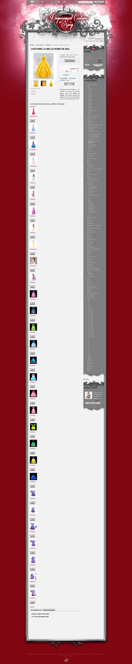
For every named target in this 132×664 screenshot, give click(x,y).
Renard (90, 105)
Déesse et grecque (93, 179)
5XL (89, 357)
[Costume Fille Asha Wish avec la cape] (33, 579)
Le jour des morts (92, 191)
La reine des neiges (93, 136)
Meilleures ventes (51, 654)
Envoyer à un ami (35, 88)
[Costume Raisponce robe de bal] (33, 214)
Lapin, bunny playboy (93, 228)
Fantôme (90, 190)
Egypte (89, 164)
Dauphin (90, 94)
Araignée (90, 184)
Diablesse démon (92, 158)
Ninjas (89, 253)
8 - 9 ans (90, 324)
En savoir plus (36, 610)
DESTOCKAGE (91, 85)
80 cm (90, 358)
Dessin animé (91, 155)
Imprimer (33, 91)
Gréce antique (91, 178)
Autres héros (91, 210)
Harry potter (91, 207)
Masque (89, 245)
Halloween (90, 183)
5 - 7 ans (90, 327)
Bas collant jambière (93, 293)
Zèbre (89, 109)
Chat (89, 91)
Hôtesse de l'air (91, 217)
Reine (89, 143)
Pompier (89, 260)
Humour (89, 219)
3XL (89, 307)
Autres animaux (92, 110)
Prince (90, 149)
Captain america (92, 211)
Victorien (89, 289)
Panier (87, 51)
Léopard (90, 99)
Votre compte (89, 41)
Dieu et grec (91, 181)
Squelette (90, 194)
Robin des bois (92, 144)
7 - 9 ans (90, 320)
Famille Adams (92, 188)
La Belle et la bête (93, 135)
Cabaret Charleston (92, 116)
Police (89, 258)
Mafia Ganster (91, 232)
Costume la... (33, 116)
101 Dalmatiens (92, 146)
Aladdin (90, 123)
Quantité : (66, 75)
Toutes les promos (92, 403)
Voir (32, 120)
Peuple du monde (92, 268)
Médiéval (89, 241)
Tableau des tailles (99, 654)
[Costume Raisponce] (33, 197)
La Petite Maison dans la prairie (94, 225)
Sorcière (90, 192)
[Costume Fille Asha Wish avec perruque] (33, 596)
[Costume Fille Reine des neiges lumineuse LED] (33, 313)
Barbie (89, 370)
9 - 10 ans (90, 330)
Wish (89, 150)
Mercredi (89, 368)
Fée (89, 132)
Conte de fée (39, 45)
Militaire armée (91, 239)
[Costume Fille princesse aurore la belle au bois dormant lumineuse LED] (33, 396)
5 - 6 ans (90, 316)
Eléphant (90, 96)
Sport (88, 284)
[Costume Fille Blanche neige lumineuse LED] (33, 463)
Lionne (90, 100)
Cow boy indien (91, 153)
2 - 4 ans (90, 312)
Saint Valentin (91, 276)
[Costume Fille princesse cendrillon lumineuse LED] (33, 346)
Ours (89, 102)
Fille (89, 114)
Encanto (90, 151)
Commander (98, 65)
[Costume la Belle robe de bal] (35, 86)
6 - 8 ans (90, 335)
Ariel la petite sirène (93, 126)
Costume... (33, 132)
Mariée (89, 234)
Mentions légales (84, 654)
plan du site (65, 2)
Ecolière (89, 162)
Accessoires (90, 295)
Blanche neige (92, 127)
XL (89, 304)
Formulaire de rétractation (66, 656)
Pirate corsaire (91, 256)
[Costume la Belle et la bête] (33, 247)
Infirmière (89, 221)
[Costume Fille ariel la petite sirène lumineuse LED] (33, 363)
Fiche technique (49, 610)
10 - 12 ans (91, 331)
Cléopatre (90, 165)
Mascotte (89, 230)
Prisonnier (90, 266)
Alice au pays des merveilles (95, 124)
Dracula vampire (92, 187)
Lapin (89, 98)
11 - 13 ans (91, 334)
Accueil (32, 45)
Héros (89, 200)
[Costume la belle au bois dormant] (33, 114)
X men (90, 214)
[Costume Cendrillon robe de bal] (33, 131)
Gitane (89, 176)
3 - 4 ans (90, 314)
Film (88, 172)
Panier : (97, 41)
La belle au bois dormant (94, 134)
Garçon (90, 113)
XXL (89, 305)
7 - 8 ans (90, 318)
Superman (91, 203)
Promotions (30, 654)
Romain (90, 274)
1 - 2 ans (90, 309)
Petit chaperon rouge (93, 140)
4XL (89, 355)
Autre (89, 196)
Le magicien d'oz (92, 138)
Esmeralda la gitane (93, 131)
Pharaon (90, 167)
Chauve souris (92, 185)
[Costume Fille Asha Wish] (33, 496)
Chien (89, 92)
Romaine (90, 273)
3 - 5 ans (90, 326)
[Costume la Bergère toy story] (33, 164)
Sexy (88, 278)
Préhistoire (90, 264)
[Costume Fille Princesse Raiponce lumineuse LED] (33, 297)
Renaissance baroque (93, 270)
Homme (90, 111)
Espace (89, 171)
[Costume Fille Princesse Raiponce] (33, 280)
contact (58, 2)
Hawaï (89, 198)
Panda (90, 103)
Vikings (89, 291)
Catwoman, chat (92, 118)
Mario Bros (90, 243)
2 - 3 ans (90, 311)
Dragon (90, 95)
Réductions (90, 388)
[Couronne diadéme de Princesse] (33, 263)
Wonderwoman (92, 206)
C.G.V (91, 654)
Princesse (48, 45)
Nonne (89, 254)
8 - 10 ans (90, 328)
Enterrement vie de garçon (94, 169)
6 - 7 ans (90, 319)
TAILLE (89, 299)
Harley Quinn (91, 212)
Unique (90, 308)
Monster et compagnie (93, 249)
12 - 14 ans (91, 332)
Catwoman (91, 204)
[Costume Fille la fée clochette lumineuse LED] (33, 330)
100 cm (90, 361)
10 (89, 351)
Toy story (90, 156)
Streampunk (90, 286)
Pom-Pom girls (91, 262)
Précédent (31, 83)
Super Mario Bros (92, 287)
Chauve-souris (92, 90)
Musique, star (91, 251)
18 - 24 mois (91, 322)
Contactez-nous (61, 654)
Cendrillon (90, 130)
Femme (90, 107)
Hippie (89, 216)
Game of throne (91, 174)
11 (88, 353)
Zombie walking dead (93, 195)
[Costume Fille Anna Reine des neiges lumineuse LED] (33, 446)
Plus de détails (69, 60)
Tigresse (90, 106)
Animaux (89, 88)
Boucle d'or (91, 128)
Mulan (89, 147)
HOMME (89, 363)
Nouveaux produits (40, 654)
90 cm (90, 359)
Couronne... (33, 265)
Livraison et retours (72, 654)
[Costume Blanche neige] (33, 230)
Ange (88, 86)
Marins (89, 236)
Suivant (56, 83)
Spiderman (91, 208)
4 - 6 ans (90, 315)
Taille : (67, 71)
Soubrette (90, 282)
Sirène (89, 280)
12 (89, 354)
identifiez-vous (99, 38)
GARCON (90, 366)
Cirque (89, 120)
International (90, 223)
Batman (90, 201)
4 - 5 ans (90, 323)
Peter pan (90, 139)
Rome (89, 271)
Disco (88, 160)
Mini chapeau (91, 247)
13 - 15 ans (91, 336)
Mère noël (90, 237)
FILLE (88, 365)
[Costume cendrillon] (33, 180)
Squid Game (90, 297)
